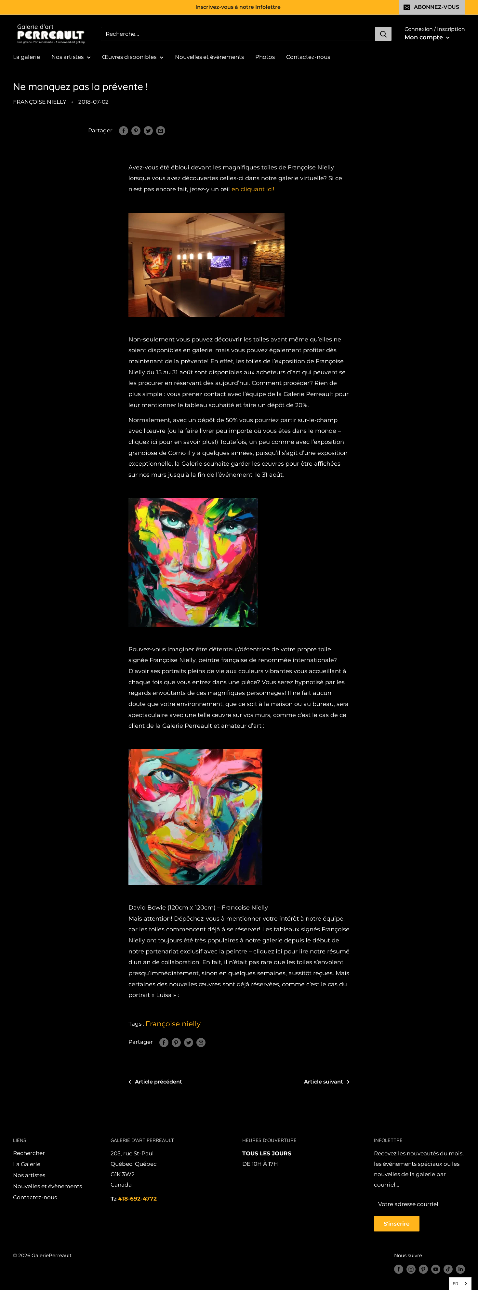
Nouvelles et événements (209, 57)
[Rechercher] (383, 34)
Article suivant (323, 1082)
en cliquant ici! (253, 189)
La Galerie (26, 1164)
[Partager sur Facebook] (123, 131)
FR (455, 1283)
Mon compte (425, 37)
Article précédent (158, 1082)
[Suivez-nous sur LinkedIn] (460, 1269)
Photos (265, 57)
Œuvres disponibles (129, 57)
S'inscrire (397, 1223)
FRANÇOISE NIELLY (39, 102)
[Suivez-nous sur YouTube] (435, 1269)
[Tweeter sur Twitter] (148, 131)
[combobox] (460, 1283)
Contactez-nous (308, 57)
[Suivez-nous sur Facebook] (398, 1269)
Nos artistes (67, 57)
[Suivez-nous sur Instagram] (411, 1269)
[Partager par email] (160, 131)
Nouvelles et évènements (47, 1186)
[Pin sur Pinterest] (135, 131)
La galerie (26, 57)
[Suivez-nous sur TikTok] (448, 1269)
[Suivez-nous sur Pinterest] (423, 1269)
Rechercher (29, 1153)
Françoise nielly (173, 1023)
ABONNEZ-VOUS (436, 7)
